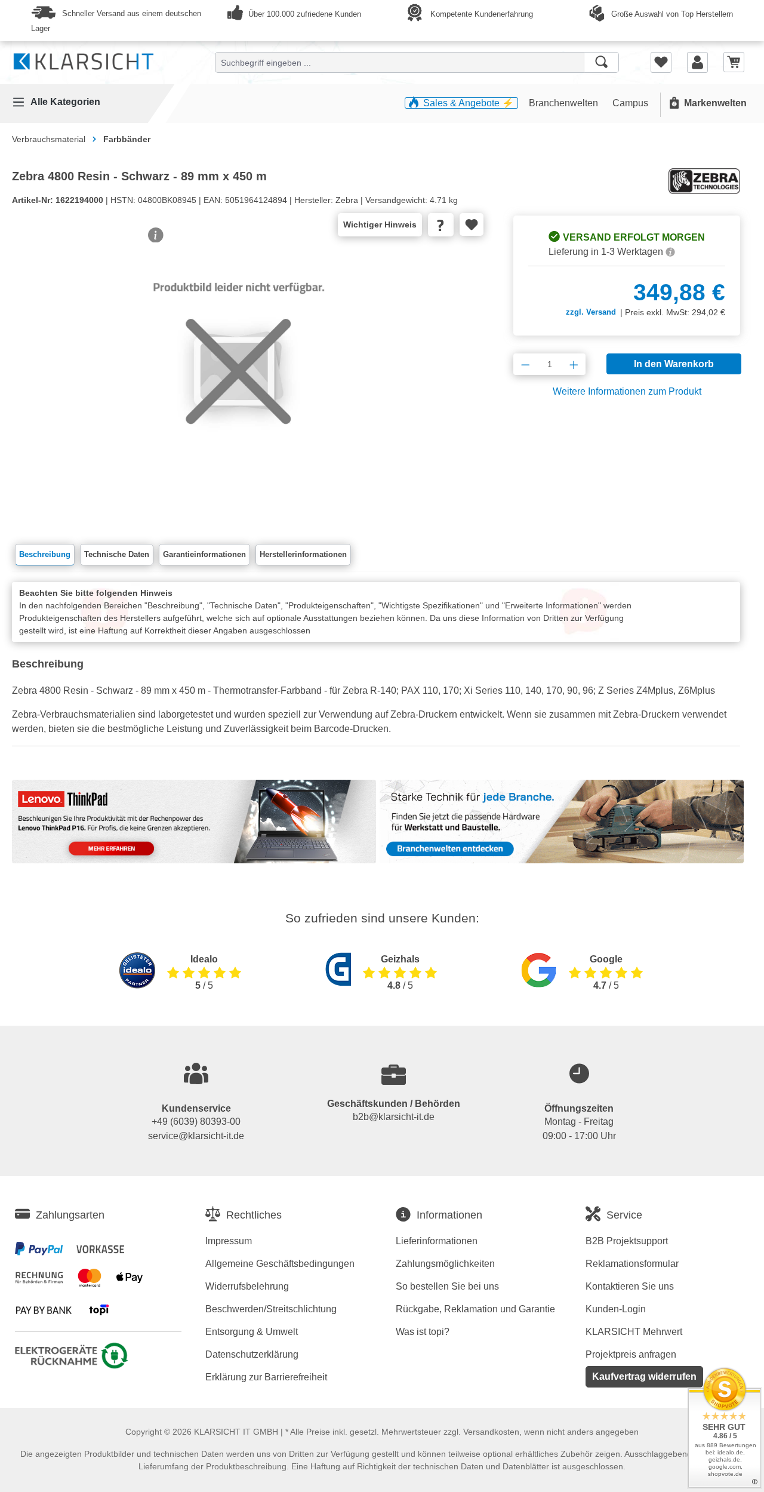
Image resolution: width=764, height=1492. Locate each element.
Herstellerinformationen (303, 554)
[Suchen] (601, 62)
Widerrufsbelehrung (247, 1286)
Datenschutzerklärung (251, 1354)
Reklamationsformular (632, 1264)
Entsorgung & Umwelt (251, 1332)
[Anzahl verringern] (525, 364)
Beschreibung (44, 554)
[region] (239, 384)
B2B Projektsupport (627, 1241)
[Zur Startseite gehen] (83, 59)
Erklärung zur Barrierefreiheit (266, 1377)
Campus (630, 103)
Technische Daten (116, 554)
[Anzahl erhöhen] (574, 364)
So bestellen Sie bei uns (447, 1286)
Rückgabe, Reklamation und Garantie (475, 1309)
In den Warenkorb (674, 364)
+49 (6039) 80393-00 (196, 1121)
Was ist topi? (422, 1332)
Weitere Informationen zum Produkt (627, 391)
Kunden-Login (616, 1309)
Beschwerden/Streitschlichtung (271, 1309)
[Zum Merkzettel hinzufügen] (471, 224)
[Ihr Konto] (697, 62)
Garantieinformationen (204, 554)
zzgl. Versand (591, 311)
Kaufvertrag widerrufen (644, 1376)
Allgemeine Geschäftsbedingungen (280, 1264)
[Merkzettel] (661, 62)
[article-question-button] (441, 224)
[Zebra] (704, 181)
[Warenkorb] (734, 62)
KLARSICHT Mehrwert (634, 1332)
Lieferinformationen (437, 1241)
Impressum (228, 1241)
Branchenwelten (564, 103)
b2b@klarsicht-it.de (394, 1117)
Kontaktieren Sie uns (630, 1286)
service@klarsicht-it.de (196, 1136)
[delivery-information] (670, 252)
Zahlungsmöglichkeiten (445, 1264)
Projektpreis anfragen (631, 1354)
